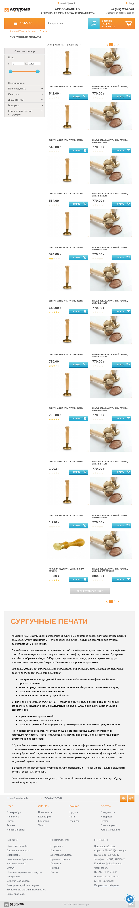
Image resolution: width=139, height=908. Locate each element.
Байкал (74, 806)
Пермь (10, 821)
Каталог (32, 31)
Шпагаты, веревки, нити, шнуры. (24, 872)
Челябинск (13, 816)
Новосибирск (45, 812)
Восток (106, 806)
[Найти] (94, 23)
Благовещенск (109, 825)
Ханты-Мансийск (16, 829)
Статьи (54, 872)
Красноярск (44, 816)
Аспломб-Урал (17, 31)
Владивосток (108, 812)
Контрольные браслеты (20, 859)
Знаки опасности (16, 894)
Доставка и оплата (84, 13)
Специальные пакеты (18, 850)
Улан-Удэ (74, 821)
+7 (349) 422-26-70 (122, 9)
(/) (90, 591)
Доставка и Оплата (60, 854)
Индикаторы (13, 854)
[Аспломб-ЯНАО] (17, 11)
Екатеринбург (14, 812)
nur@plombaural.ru (19, 798)
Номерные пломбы (17, 846)
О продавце (56, 846)
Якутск (104, 821)
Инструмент (13, 876)
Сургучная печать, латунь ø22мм (66, 194)
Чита (72, 816)
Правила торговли (60, 859)
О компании (47, 13)
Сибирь (43, 806)
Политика (55, 863)
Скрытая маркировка (18, 881)
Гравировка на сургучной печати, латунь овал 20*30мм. (110, 570)
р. (113, 26)
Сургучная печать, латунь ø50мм (66, 515)
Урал (10, 806)
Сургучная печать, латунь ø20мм (66, 140)
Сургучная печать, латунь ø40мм (66, 408)
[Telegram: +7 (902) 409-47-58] (130, 899)
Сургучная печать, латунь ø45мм (66, 462)
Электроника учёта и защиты (23, 885)
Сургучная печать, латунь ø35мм (66, 354)
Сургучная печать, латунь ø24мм (66, 247)
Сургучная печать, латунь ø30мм (66, 301)
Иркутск (74, 812)
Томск (41, 825)
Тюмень (11, 825)
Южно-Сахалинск (110, 829)
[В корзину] (128, 24)
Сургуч (43, 31)
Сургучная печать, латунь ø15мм (66, 86)
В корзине (107, 21)
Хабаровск (106, 816)
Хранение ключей (16, 863)
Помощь (69, 13)
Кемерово (43, 821)
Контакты (59, 13)
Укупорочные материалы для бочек (26, 889)
